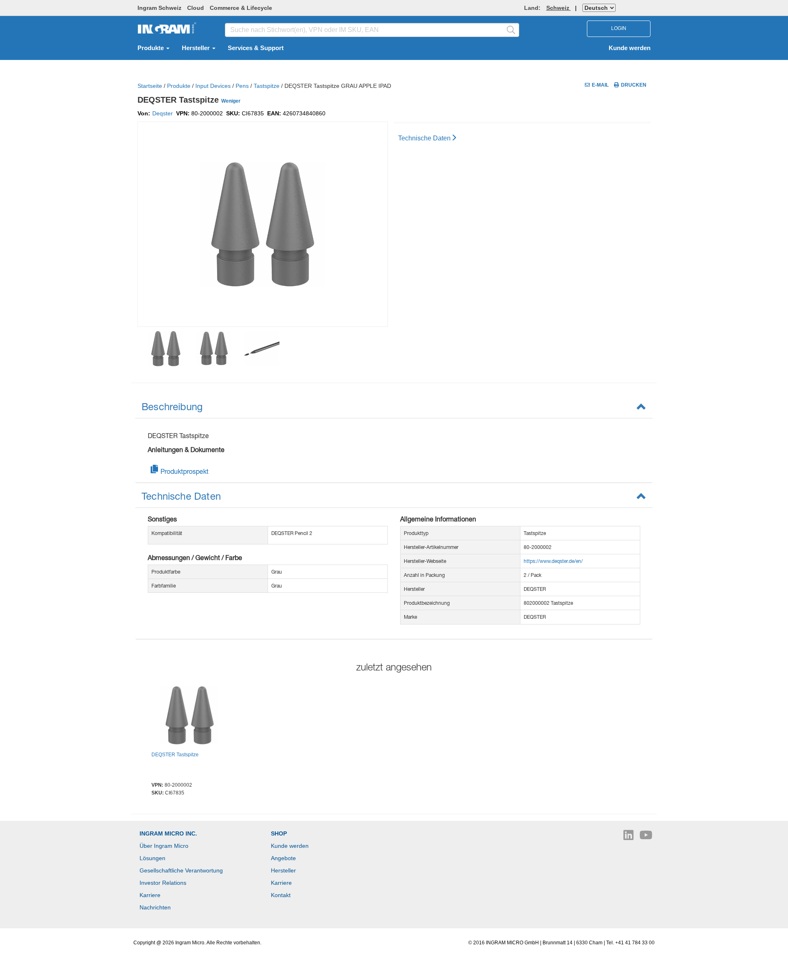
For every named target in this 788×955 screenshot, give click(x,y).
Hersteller (196, 48)
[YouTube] (646, 837)
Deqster (162, 113)
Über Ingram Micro (164, 846)
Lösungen (152, 858)
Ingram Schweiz (159, 8)
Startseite (149, 86)
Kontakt (281, 895)
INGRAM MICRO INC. (168, 833)
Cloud (195, 8)
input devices (213, 86)
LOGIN (618, 28)
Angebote (283, 858)
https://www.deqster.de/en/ (553, 561)
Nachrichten (155, 907)
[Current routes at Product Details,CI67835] (189, 716)
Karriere (150, 895)
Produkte (151, 48)
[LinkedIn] (629, 837)
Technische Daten (424, 138)
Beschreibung (172, 406)
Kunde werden (630, 48)
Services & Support (256, 48)
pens (242, 86)
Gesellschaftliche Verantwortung (181, 870)
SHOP (279, 833)
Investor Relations (163, 882)
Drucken (633, 85)
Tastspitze (266, 86)
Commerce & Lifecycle (241, 8)
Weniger (231, 101)
